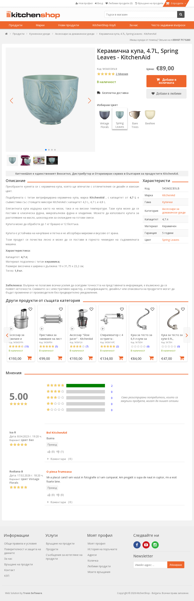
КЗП (6, 575)
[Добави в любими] (30, 309)
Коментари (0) (62, 459)
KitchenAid (168, 195)
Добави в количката (167, 81)
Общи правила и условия (20, 543)
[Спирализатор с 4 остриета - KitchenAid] (112, 319)
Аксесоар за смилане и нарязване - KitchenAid (16, 340)
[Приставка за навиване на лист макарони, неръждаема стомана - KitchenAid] (51, 319)
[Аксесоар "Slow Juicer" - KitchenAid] (82, 319)
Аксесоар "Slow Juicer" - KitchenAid (81, 337)
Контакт (9, 570)
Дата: (12, 436)
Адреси (92, 555)
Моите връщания (99, 572)
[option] (21, 333)
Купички (167, 202)
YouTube (146, 544)
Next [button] (187, 335)
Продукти (15, 25)
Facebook (137, 544)
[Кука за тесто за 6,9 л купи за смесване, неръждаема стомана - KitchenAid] (143, 319)
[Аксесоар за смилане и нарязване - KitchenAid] (21, 319)
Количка (93, 560)
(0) (148, 346)
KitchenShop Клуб (104, 25)
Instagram (155, 544)
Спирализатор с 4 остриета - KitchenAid (111, 338)
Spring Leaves (170, 240)
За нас (133, 25)
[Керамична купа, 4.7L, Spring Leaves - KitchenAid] (50, 100)
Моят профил (96, 543)
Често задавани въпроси (168, 25)
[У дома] (6, 34)
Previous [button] (7, 335)
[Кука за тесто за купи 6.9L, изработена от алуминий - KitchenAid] (173, 319)
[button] (11, 100)
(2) (117, 346)
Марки (40, 25)
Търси (181, 14)
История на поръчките (102, 549)
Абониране (176, 564)
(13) (27, 346)
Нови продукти (68, 25)
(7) (87, 346)
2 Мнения (122, 74)
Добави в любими (168, 93)
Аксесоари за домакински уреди (173, 210)
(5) (56, 346)
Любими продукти (99, 566)
